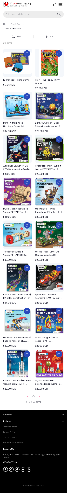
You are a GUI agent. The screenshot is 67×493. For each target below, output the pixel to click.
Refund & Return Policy (13, 442)
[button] (60, 4)
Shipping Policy (10, 437)
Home (6, 24)
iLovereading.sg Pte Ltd (36, 485)
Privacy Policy (9, 432)
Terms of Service (10, 426)
